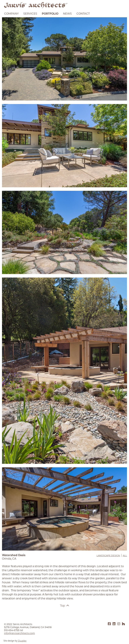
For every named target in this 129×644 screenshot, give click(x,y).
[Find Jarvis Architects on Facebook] (109, 624)
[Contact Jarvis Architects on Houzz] (123, 624)
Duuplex (22, 640)
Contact (83, 14)
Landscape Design (108, 555)
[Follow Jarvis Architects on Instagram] (118, 624)
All (125, 555)
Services (30, 14)
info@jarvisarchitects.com (19, 633)
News (67, 14)
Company (11, 14)
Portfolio (50, 14)
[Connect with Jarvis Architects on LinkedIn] (114, 624)
